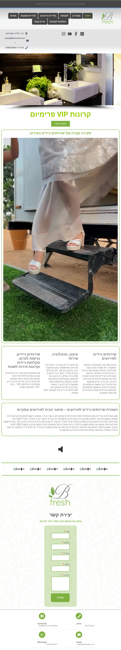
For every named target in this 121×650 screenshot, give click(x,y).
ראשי (87, 15)
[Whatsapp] (42, 634)
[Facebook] (42, 616)
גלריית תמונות (28, 15)
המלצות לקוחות (58, 21)
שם (68, 531)
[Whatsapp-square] (82, 34)
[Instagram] (63, 34)
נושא (67, 564)
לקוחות (64, 15)
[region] (60, 82)
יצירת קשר (39, 21)
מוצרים (76, 15)
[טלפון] (79, 616)
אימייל (66, 553)
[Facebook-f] (76, 34)
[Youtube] (69, 34)
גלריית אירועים (48, 15)
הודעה (66, 575)
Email (79, 642)
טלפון (67, 542)
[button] (48, 16)
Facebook (42, 623)
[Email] (79, 634)
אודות (13, 15)
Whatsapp (42, 642)
